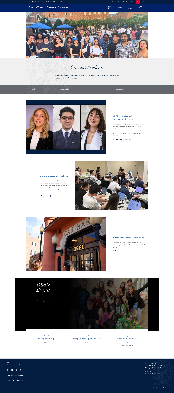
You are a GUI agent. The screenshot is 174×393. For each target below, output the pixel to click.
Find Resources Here (118, 251)
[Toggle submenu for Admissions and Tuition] (114, 8)
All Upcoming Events (41, 301)
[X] (21, 370)
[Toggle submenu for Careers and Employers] (144, 8)
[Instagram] (8, 370)
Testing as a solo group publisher (87, 338)
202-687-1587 (151, 371)
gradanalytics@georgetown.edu (155, 373)
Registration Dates (119, 89)
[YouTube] (16, 370)
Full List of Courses (45, 196)
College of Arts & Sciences (58, 2)
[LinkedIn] (12, 370)
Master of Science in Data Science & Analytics (48, 8)
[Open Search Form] (143, 1)
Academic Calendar (64, 89)
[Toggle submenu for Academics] (124, 8)
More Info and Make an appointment (123, 139)
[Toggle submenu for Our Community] (134, 8)
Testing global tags (46, 338)
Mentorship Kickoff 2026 (128, 338)
